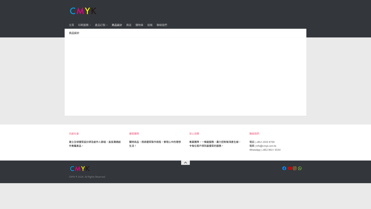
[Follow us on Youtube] (290, 168)
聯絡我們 (162, 25)
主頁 (71, 25)
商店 (128, 25)
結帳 (150, 25)
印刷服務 (83, 25)
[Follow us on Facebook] (284, 168)
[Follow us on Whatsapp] (300, 168)
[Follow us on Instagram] (295, 168)
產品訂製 (100, 25)
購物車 (139, 25)
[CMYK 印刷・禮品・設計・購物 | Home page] (83, 11)
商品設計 (117, 25)
